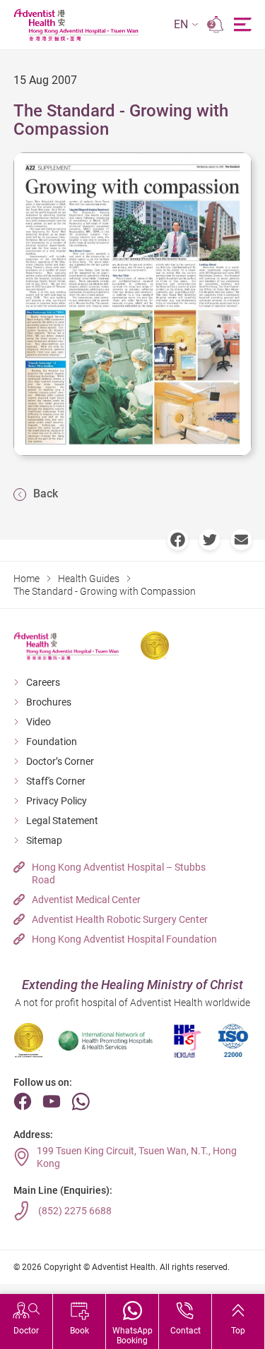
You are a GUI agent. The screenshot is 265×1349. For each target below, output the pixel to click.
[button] (186, 25)
